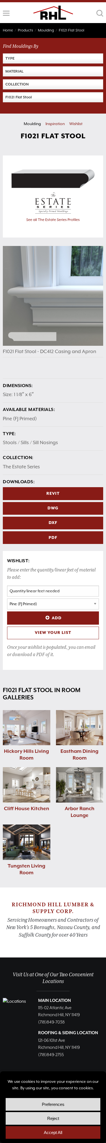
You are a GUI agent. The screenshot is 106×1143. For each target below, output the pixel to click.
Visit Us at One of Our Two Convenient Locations (53, 978)
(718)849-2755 (51, 1054)
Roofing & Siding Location (68, 1033)
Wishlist (76, 123)
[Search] (99, 13)
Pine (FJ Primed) (20, 418)
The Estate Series (21, 466)
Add (57, 618)
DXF (53, 523)
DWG (53, 508)
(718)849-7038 (51, 1022)
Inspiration (55, 123)
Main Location (54, 1000)
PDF (53, 538)
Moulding (32, 123)
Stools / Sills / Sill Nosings (30, 442)
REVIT (53, 493)
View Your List (53, 633)
